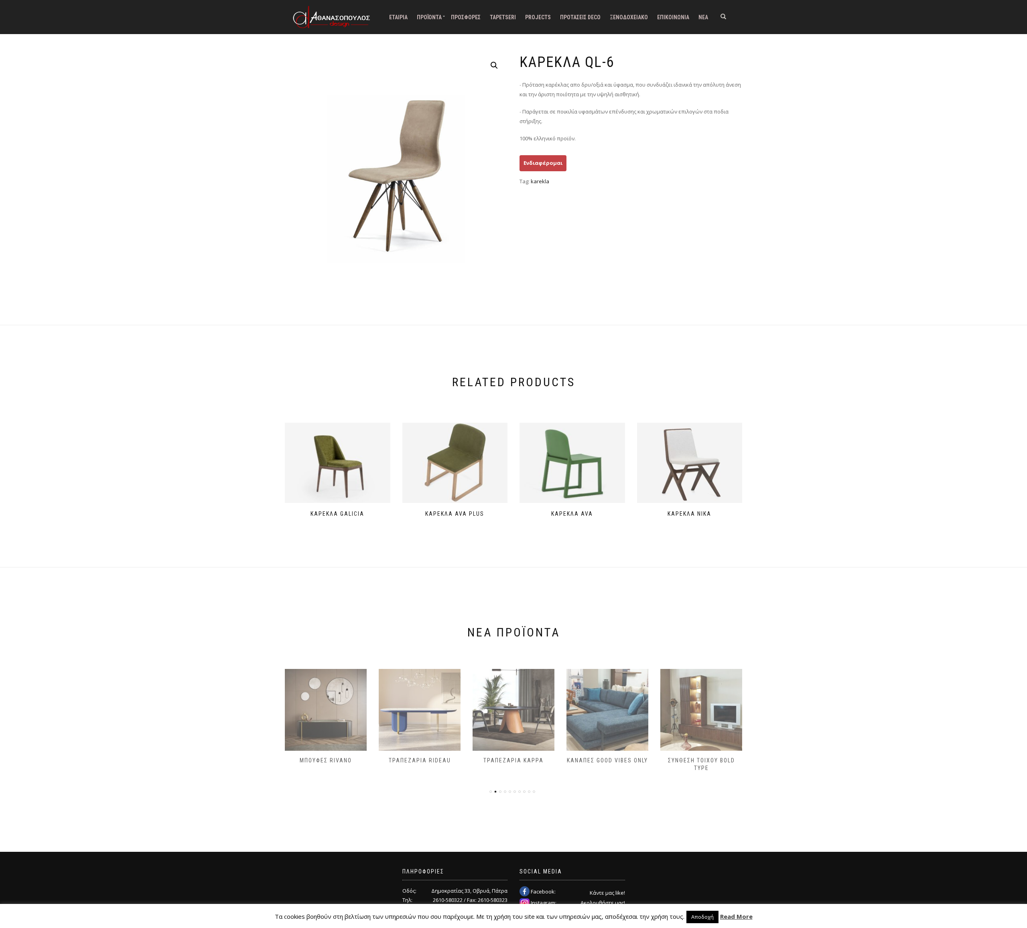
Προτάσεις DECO (580, 17)
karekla (540, 181)
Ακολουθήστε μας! (602, 902)
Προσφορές (466, 17)
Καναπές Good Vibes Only (607, 760)
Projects (538, 17)
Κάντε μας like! (607, 892)
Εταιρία (398, 17)
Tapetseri (503, 17)
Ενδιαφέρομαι (543, 162)
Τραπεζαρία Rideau (420, 760)
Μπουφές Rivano (326, 760)
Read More (736, 916)
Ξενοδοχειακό (629, 17)
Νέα (703, 17)
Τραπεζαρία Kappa (513, 760)
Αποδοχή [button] (702, 916)
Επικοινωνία (673, 17)
